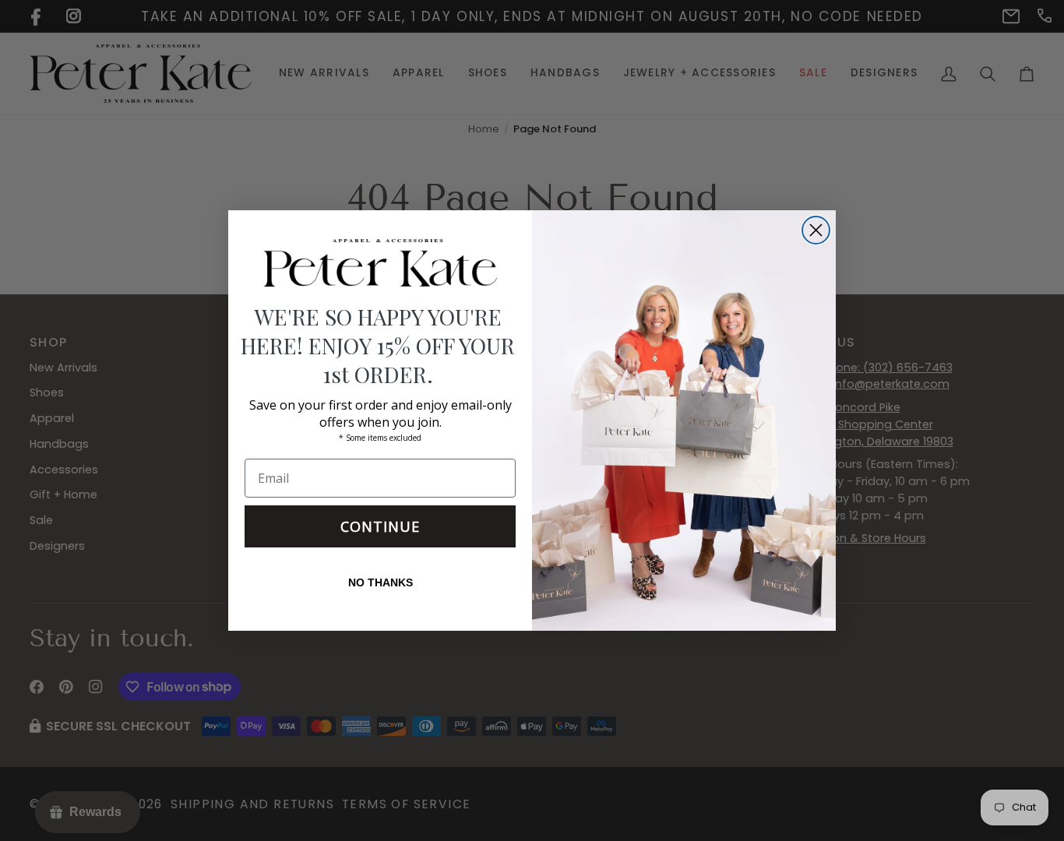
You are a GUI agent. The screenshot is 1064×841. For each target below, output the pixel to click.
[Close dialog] (816, 230)
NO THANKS (380, 582)
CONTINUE (380, 526)
